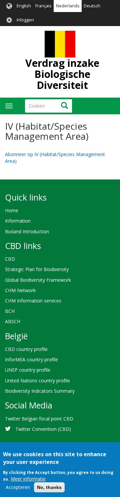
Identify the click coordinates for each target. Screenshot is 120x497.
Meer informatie (28, 479)
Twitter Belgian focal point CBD (39, 418)
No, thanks (49, 487)
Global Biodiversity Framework (38, 280)
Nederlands (68, 6)
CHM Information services (33, 300)
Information (18, 221)
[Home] (60, 44)
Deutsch (92, 6)
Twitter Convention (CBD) (43, 429)
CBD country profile (26, 349)
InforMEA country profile (31, 359)
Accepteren (18, 487)
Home (11, 210)
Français (43, 6)
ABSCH (12, 321)
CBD (10, 259)
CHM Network (20, 290)
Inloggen (25, 20)
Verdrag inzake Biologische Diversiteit (62, 74)
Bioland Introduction (27, 231)
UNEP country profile (27, 370)
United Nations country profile (37, 380)
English (24, 6)
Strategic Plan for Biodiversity (37, 269)
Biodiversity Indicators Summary (40, 391)
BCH (10, 311)
